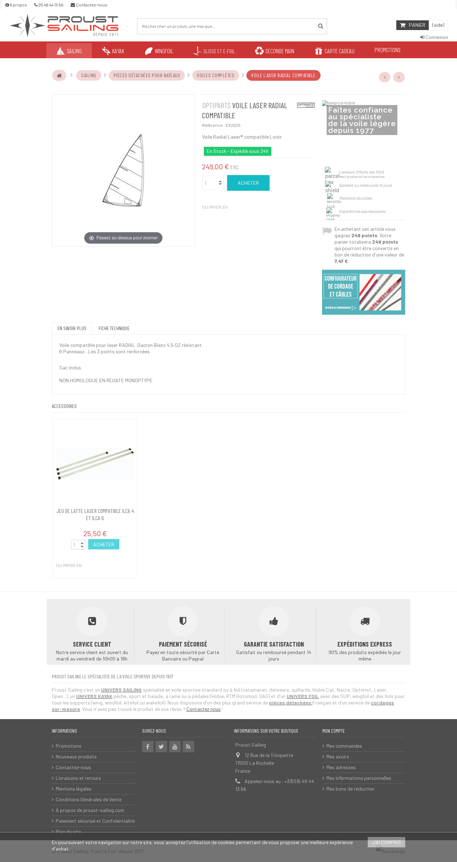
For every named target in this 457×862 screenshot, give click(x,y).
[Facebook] (148, 746)
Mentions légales (73, 789)
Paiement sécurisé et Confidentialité (95, 821)
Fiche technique (114, 328)
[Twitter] (161, 746)
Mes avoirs (337, 756)
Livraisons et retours (78, 778)
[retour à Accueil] (59, 75)
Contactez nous (203, 709)
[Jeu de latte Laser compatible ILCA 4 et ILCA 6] (95, 463)
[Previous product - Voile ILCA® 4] (385, 77)
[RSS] (188, 746)
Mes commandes (344, 746)
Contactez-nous (73, 767)
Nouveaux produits (76, 756)
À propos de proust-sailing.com (90, 810)
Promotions (68, 746)
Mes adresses (341, 767)
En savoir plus (71, 328)
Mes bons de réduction (350, 789)
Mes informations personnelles (358, 778)
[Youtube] (175, 746)
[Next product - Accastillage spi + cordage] (399, 77)
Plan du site (68, 831)
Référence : (213, 125)
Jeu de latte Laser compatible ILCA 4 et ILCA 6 (95, 514)
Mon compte (333, 731)
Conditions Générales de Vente (88, 799)
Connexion (436, 37)
